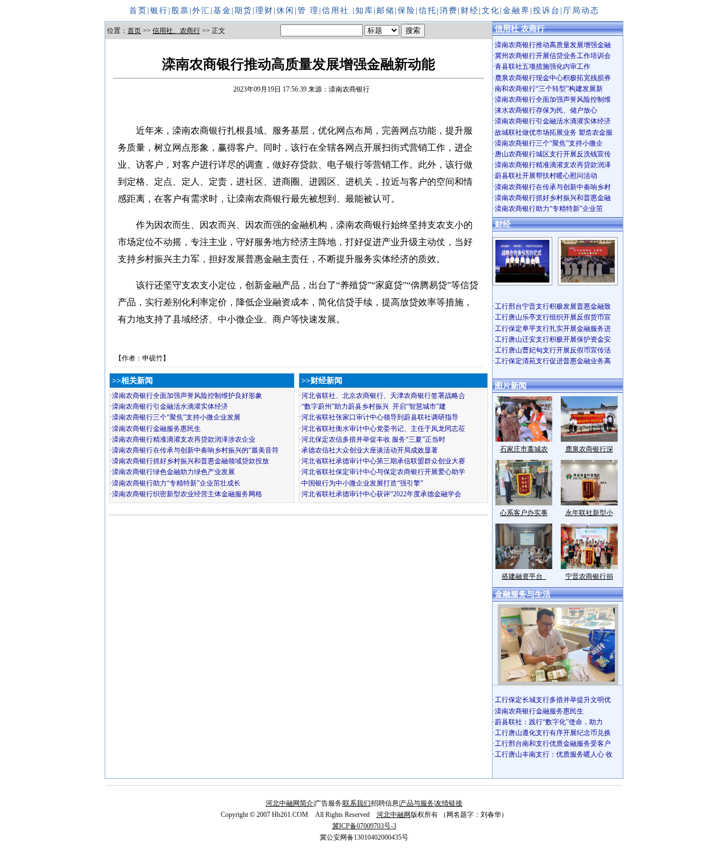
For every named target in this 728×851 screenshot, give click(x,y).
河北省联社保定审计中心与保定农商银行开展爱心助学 (383, 472)
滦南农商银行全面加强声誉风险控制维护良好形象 (187, 396)
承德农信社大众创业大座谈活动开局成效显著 (369, 450)
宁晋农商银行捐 (589, 576)
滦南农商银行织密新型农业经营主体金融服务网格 (187, 494)
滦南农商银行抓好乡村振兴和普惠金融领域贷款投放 (190, 461)
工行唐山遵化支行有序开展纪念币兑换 (553, 733)
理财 (264, 10)
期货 (243, 10)
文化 (491, 10)
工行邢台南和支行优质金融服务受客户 (553, 744)
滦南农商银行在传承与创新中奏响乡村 (553, 187)
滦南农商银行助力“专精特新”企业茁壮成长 (176, 483)
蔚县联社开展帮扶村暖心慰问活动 (546, 176)
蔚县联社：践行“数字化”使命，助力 (549, 722)
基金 (222, 10)
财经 (470, 10)
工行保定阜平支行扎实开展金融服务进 (553, 329)
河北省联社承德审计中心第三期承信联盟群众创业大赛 (383, 461)
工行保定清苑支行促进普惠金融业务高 (553, 361)
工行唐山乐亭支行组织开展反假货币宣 (553, 317)
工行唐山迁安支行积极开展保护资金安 (553, 339)
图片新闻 (511, 385)
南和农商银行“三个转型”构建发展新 (549, 89)
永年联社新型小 (589, 513)
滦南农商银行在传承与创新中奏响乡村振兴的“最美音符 (195, 450)
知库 (364, 10)
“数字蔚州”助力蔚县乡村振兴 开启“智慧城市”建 (373, 406)
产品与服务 (417, 803)
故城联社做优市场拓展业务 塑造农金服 (554, 132)
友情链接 (448, 803)
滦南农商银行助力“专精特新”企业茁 (549, 209)
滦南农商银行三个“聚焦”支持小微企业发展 (176, 417)
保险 (407, 10)
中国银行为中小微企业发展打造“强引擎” (362, 483)
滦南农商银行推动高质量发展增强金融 (553, 45)
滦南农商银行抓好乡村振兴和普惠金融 (553, 198)
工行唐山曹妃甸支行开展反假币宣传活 (553, 350)
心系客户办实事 (524, 513)
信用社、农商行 (176, 31)
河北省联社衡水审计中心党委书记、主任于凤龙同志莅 (383, 429)
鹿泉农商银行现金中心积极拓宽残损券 (553, 78)
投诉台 (546, 10)
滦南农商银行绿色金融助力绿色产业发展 (173, 472)
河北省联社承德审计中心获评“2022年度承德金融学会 (381, 494)
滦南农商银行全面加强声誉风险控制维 (553, 99)
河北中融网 (394, 815)
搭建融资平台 (524, 576)
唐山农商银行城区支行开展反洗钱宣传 (553, 154)
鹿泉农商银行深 (589, 449)
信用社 (337, 10)
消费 (449, 10)
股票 (180, 10)
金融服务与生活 (523, 594)
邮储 (386, 10)
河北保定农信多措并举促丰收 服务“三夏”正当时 (373, 439)
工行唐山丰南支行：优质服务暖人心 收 (554, 754)
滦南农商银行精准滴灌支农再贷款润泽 (553, 165)
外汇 (201, 10)
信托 (428, 10)
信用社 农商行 (520, 28)
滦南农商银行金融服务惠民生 (156, 429)
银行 (159, 10)
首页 (138, 10)
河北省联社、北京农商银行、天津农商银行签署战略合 (383, 396)
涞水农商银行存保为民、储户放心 (546, 110)
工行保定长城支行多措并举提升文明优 (553, 700)
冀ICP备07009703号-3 (364, 826)
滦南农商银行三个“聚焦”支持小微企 (549, 143)
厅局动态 (581, 10)
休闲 (285, 10)
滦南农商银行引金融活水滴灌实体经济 (170, 406)
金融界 (516, 10)
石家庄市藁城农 (524, 449)
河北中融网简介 (289, 803)
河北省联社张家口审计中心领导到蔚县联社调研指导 (379, 417)
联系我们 (356, 803)
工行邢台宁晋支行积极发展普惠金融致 (553, 306)
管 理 (308, 10)
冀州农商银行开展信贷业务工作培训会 (553, 56)
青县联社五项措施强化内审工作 (542, 66)
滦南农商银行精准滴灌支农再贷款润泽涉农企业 (183, 439)
